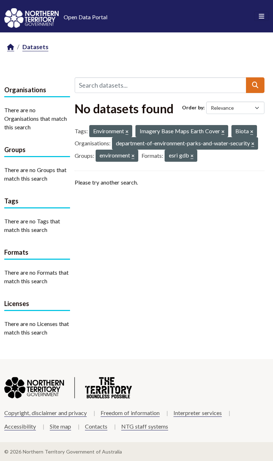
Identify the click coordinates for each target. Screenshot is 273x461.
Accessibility (20, 426)
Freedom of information (130, 412)
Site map (60, 426)
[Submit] (255, 85)
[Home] (10, 47)
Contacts (96, 426)
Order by (192, 107)
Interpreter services (197, 412)
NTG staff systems (144, 426)
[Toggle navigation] (261, 16)
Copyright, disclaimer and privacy (45, 412)
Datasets (35, 47)
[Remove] (126, 132)
